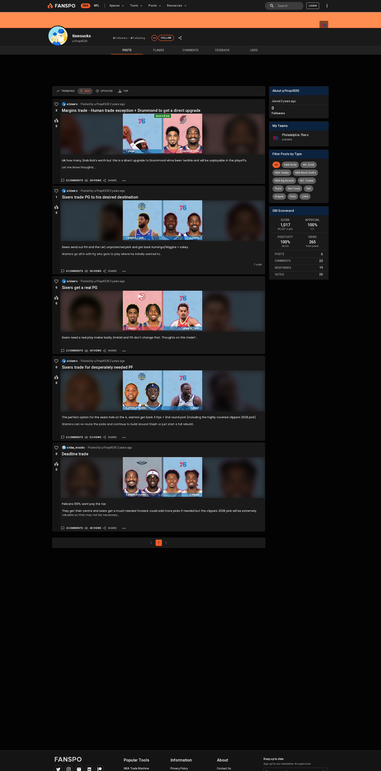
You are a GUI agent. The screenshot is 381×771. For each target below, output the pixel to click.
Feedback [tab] (222, 50)
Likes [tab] (254, 50)
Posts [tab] (127, 50)
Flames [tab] (158, 50)
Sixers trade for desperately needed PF (97, 367)
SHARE (112, 180)
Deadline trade (75, 454)
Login (313, 5)
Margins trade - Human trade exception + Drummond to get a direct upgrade (131, 110)
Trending (67, 90)
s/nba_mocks (76, 447)
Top (126, 90)
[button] (276, 165)
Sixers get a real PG (80, 287)
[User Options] (154, 38)
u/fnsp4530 (102, 104)
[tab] (117, 5)
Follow (166, 37)
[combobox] (289, 6)
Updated (107, 90)
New (87, 90)
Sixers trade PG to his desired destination (100, 197)
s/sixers (72, 104)
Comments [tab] (190, 50)
